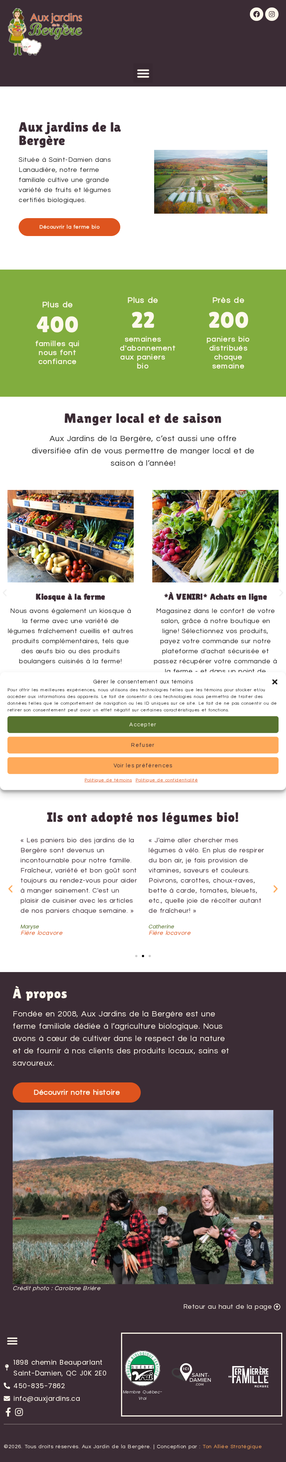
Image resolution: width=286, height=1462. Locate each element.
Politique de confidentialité (167, 780)
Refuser (143, 745)
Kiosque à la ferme (70, 596)
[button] (275, 682)
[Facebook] (256, 14)
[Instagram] (272, 14)
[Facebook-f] (8, 1412)
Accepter (142, 724)
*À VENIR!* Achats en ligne (215, 596)
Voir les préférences (143, 765)
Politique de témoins (108, 780)
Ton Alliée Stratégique (232, 1446)
